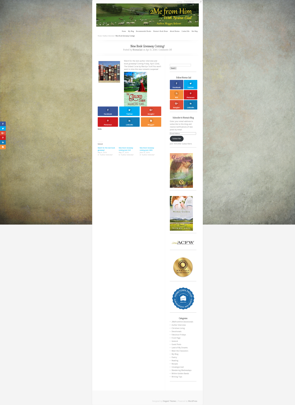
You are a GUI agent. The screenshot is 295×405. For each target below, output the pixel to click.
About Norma (174, 31)
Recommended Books (143, 31)
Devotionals (176, 331)
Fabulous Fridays (179, 335)
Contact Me (185, 31)
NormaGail (137, 49)
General (175, 341)
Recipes (175, 364)
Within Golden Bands (180, 373)
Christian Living (178, 328)
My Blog (131, 31)
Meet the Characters (180, 351)
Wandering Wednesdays (181, 370)
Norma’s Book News (160, 31)
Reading (175, 360)
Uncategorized (178, 367)
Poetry (174, 357)
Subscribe (177, 138)
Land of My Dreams (180, 348)
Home (124, 31)
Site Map (195, 31)
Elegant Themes (169, 401)
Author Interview (108, 36)
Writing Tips (177, 377)
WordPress (192, 401)
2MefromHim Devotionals (182, 322)
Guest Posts (176, 344)
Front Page (176, 338)
